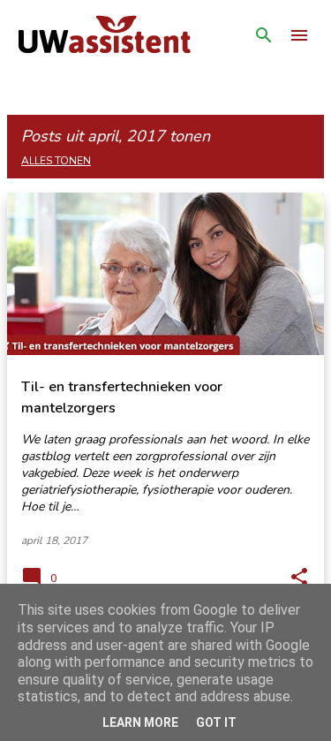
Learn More (140, 722)
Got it (216, 722)
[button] (299, 577)
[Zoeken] (264, 35)
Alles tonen (56, 161)
